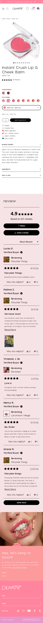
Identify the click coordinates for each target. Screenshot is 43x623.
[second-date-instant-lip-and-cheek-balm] (33, 100)
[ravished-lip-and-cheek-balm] (8, 93)
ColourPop (10, 620)
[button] (13, 62)
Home (4, 18)
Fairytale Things (19, 261)
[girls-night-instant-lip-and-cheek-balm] (18, 100)
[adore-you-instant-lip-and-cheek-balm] (8, 100)
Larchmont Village (20, 415)
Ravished (16, 371)
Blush (9, 18)
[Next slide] (42, 2)
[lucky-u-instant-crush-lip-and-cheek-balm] (3, 100)
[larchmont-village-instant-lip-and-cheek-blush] (38, 100)
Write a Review (26, 233)
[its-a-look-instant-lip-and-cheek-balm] (28, 100)
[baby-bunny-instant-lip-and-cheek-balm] (23, 100)
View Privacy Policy (19, 567)
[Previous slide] (1, 2)
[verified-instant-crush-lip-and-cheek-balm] (13, 100)
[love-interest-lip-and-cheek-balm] (3, 93)
